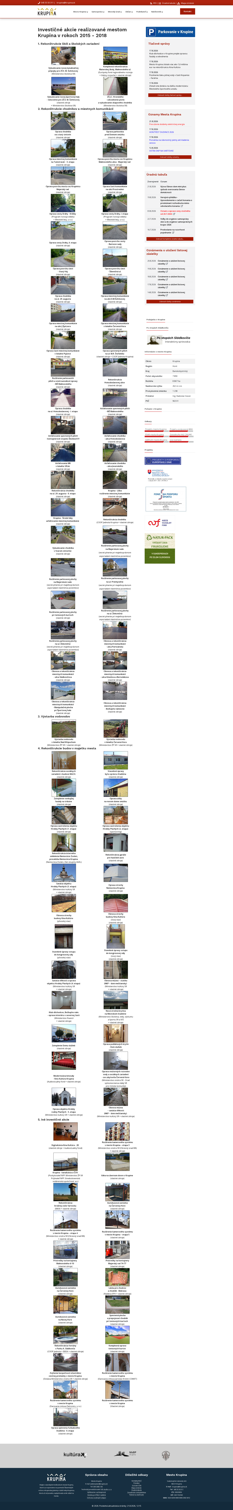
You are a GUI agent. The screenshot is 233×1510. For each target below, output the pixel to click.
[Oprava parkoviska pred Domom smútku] (115, 120)
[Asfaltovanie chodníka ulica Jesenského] (115, 452)
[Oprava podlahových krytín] (116, 1033)
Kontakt (187, 11)
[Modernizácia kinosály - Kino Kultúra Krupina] (64, 1060)
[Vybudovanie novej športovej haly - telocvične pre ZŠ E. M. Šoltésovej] (63, 85)
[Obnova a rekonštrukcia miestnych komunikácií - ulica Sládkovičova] (63, 660)
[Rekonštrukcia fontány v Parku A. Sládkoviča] (65, 1334)
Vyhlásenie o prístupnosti (96, 1492)
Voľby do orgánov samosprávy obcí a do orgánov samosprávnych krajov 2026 (176, 222)
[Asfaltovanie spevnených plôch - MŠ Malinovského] (115, 397)
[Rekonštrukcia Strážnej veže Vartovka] (65, 1192)
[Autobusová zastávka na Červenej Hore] (117, 1192)
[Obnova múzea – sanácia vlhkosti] (116, 1096)
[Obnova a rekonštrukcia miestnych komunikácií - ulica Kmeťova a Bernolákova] (115, 660)
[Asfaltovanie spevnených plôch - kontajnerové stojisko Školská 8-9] (63, 424)
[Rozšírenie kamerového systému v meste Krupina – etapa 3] (117, 1131)
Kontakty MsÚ (136, 1481)
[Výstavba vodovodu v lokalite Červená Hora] (116, 728)
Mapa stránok (187, 3)
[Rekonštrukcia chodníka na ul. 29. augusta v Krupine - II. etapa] (63, 479)
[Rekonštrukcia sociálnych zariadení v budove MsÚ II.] (64, 760)
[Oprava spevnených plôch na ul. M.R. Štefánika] (115, 339)
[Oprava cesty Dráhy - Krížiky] (63, 202)
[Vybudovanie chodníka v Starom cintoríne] (63, 534)
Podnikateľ (141, 12)
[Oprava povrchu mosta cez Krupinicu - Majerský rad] (63, 175)
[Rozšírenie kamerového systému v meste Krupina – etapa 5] (117, 1219)
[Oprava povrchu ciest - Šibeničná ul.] (115, 257)
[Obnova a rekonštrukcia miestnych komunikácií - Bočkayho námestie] (115, 690)
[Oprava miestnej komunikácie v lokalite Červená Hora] (115, 312)
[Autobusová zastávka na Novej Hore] (65, 1304)
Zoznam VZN (136, 1485)
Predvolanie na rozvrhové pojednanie (172, 231)
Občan (128, 12)
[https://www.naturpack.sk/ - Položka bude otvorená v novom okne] (160, 548)
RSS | (155, 3)
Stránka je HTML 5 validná (96, 1495)
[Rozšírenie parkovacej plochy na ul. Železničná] (115, 599)
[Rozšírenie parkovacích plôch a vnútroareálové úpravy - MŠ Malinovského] (63, 367)
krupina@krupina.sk (65, 2)
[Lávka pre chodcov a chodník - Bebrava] (117, 1277)
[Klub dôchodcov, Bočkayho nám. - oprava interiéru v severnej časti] (64, 1000)
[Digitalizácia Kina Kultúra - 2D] (65, 1131)
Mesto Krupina (80, 12)
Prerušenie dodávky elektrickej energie (167, 124)
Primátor (136, 1483)
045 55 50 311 (47, 2)
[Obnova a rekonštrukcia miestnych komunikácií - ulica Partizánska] (115, 630)
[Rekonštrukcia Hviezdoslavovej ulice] (115, 367)
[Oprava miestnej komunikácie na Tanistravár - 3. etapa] (63, 148)
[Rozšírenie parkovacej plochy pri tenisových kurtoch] (63, 599)
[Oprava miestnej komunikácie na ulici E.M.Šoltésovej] (115, 285)
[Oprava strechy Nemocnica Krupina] (116, 872)
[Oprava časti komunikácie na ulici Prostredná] (115, 175)
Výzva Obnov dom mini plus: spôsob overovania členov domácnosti (173, 189)
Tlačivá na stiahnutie (136, 1495)
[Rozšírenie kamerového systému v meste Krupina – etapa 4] (65, 1219)
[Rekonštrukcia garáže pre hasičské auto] (116, 842)
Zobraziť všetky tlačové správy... (170, 95)
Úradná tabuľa (168, 3)
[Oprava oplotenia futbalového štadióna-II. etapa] (65, 1417)
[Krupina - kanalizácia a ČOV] (65, 1161)
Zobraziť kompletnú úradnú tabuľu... (170, 239)
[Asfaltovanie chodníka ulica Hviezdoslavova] (115, 424)
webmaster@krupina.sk (99, 1484)
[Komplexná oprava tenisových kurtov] (117, 1334)
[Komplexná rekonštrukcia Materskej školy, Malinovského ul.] (115, 55)
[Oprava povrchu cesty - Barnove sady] (115, 230)
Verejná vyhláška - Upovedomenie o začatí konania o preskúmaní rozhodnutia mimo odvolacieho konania (176, 201)
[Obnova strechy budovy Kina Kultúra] (64, 903)
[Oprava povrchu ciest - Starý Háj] (63, 257)
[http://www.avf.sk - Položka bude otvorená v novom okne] (160, 522)
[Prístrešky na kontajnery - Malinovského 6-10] (65, 1249)
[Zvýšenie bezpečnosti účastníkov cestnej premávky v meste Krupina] (65, 1362)
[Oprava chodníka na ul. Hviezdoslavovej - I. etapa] (63, 397)
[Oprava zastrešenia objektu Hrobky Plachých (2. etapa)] (116, 815)
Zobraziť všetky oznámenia (170, 301)
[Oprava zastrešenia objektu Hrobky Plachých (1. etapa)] (64, 815)
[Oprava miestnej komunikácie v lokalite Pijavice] (63, 339)
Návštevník (156, 12)
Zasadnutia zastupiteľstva (136, 1492)
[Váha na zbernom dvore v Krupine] (117, 1161)
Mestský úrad (114, 12)
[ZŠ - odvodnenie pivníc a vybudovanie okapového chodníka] (115, 85)
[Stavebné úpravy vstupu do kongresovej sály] (64, 936)
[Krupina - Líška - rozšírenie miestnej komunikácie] (115, 479)
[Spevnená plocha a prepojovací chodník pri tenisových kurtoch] (117, 1304)
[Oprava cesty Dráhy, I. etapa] (115, 202)
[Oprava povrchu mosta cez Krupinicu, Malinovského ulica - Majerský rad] (115, 148)
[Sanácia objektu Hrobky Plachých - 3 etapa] (64, 872)
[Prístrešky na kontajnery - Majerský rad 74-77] (117, 1249)
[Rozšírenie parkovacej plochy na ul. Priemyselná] (115, 567)
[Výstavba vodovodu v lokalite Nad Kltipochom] (64, 728)
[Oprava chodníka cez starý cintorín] (63, 120)
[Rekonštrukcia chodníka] (115, 507)
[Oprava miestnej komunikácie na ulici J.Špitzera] (63, 312)
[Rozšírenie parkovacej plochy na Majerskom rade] (63, 567)
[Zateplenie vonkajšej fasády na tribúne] (64, 787)
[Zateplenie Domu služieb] (64, 1033)
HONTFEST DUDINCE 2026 (162, 132)
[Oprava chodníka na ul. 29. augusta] (63, 285)
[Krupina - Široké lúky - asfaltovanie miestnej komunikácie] (63, 507)
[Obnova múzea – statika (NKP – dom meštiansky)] (116, 969)
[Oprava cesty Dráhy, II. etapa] (63, 230)
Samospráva (97, 12)
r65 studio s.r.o (106, 1489)
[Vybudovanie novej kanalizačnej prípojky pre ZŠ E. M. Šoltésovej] (63, 55)
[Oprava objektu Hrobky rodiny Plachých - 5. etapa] (64, 1096)
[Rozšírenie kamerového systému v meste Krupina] (117, 1362)
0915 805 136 (98, 1487)
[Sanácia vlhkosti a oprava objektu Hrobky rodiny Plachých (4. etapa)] (64, 969)
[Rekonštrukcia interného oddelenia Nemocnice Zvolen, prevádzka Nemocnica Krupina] (64, 842)
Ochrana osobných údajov (96, 1498)
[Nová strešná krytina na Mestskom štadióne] (116, 1000)
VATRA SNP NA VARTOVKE (162, 150)
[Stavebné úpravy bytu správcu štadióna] (116, 760)
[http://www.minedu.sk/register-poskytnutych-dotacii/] (160, 475)
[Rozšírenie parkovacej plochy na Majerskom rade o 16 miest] (115, 534)
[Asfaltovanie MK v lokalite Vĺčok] (63, 452)
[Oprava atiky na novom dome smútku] (116, 787)
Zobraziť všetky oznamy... (170, 157)
